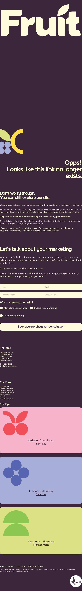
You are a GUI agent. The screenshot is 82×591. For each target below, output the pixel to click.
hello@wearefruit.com (9, 366)
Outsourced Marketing (45, 307)
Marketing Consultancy (15, 307)
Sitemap (40, 566)
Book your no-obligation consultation (41, 326)
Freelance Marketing (14, 315)
